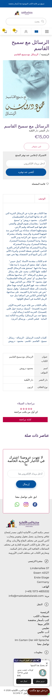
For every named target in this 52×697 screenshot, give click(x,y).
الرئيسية (45, 54)
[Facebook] (35, 504)
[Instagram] (26, 504)
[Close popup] (47, 662)
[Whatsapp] (17, 504)
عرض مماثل (40, 681)
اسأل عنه (23, 681)
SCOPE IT (18, 693)
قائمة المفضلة (38, 184)
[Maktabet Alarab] (26, 12)
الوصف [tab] (41, 198)
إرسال (26, 484)
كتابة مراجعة (25, 419)
